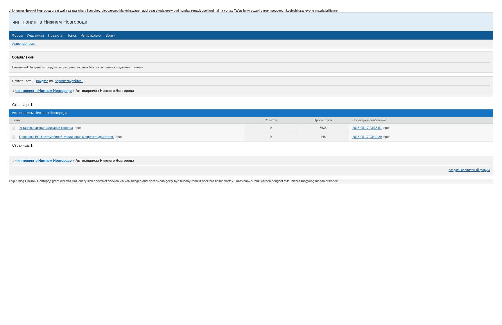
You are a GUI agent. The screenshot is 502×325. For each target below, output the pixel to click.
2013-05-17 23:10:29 (367, 136)
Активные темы (23, 43)
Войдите (42, 81)
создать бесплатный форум (469, 170)
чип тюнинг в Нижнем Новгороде (43, 91)
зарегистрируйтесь (69, 81)
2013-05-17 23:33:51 (367, 127)
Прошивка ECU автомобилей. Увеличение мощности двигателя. (66, 136)
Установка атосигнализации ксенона (46, 127)
